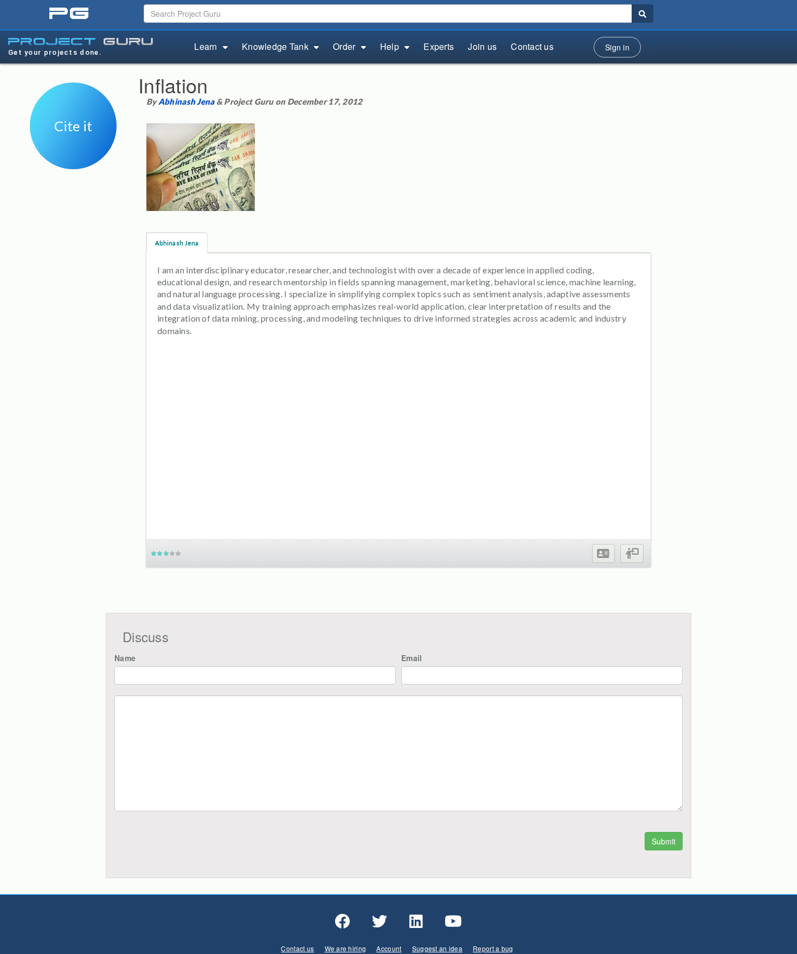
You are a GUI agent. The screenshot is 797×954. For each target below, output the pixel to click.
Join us (482, 46)
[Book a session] (632, 553)
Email (411, 657)
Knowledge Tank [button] (275, 46)
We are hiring (346, 948)
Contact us (532, 46)
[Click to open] (73, 162)
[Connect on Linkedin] (416, 921)
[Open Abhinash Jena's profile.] (603, 553)
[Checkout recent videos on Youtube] (453, 921)
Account (388, 948)
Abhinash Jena (186, 101)
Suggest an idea (437, 948)
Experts (438, 46)
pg (70, 13)
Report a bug (493, 948)
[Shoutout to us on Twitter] (379, 921)
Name (125, 657)
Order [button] (344, 46)
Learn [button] (205, 46)
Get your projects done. (55, 52)
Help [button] (389, 46)
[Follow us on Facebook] (342, 921)
